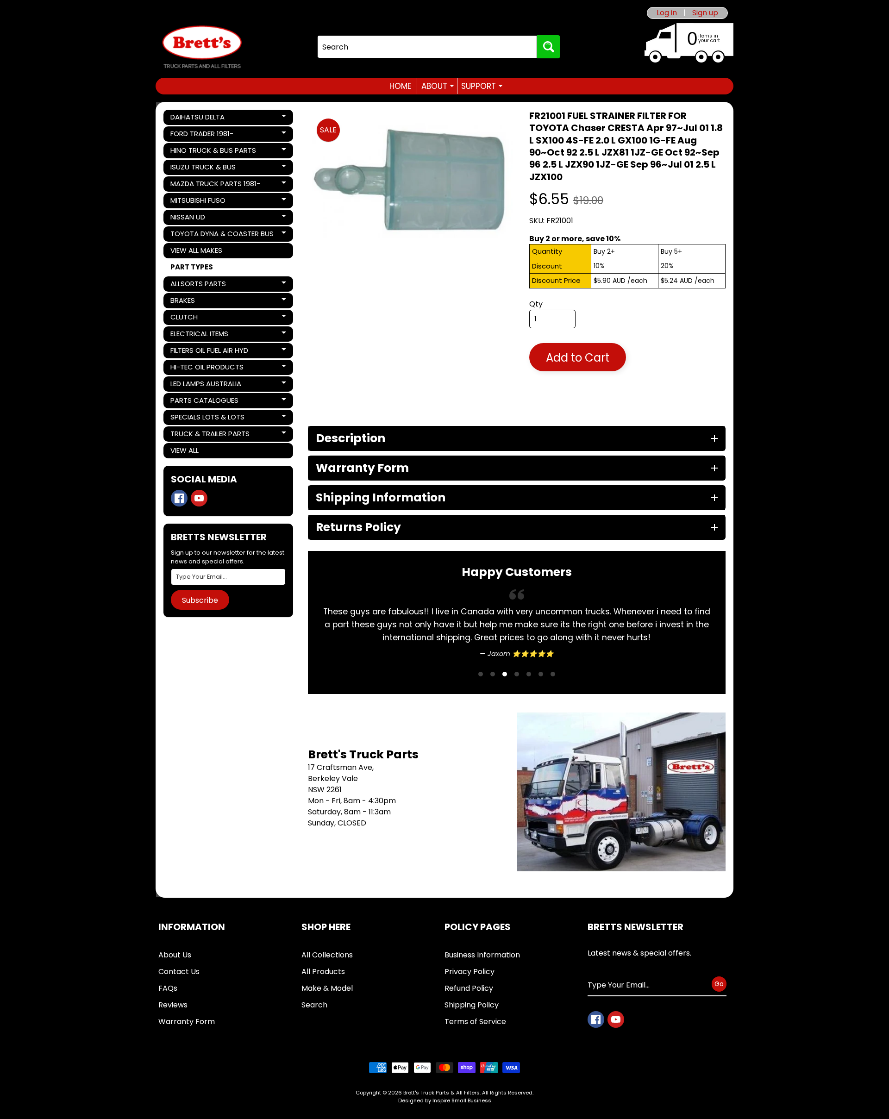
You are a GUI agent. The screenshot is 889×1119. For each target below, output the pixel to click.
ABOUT (437, 86)
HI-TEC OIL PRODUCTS (207, 368)
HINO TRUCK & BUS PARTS (213, 151)
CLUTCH (202, 318)
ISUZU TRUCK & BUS (203, 168)
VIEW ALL (184, 450)
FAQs (167, 988)
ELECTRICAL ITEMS (202, 335)
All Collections (327, 955)
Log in (667, 13)
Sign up (705, 13)
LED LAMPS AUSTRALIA (205, 385)
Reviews (173, 1005)
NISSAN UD (202, 218)
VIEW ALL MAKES (196, 250)
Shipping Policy (471, 1005)
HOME (400, 86)
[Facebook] (179, 498)
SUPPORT (482, 86)
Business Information (482, 955)
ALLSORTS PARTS (202, 285)
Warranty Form (186, 1021)
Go (719, 983)
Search (314, 1005)
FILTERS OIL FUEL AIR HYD (209, 351)
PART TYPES (191, 267)
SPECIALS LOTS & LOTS (207, 418)
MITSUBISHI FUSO (202, 201)
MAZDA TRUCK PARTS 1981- (215, 185)
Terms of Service (475, 1021)
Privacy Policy (469, 971)
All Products (323, 971)
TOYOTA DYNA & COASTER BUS (222, 235)
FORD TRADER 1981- (202, 135)
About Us (174, 955)
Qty (536, 304)
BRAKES (202, 301)
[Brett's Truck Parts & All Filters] (202, 47)
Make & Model (327, 988)
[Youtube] (199, 498)
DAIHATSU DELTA (202, 118)
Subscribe (200, 600)
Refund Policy (468, 988)
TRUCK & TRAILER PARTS (210, 435)
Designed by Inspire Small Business (444, 1100)
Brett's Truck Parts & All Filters (441, 1092)
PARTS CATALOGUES (204, 401)
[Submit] (548, 46)
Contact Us (179, 971)
